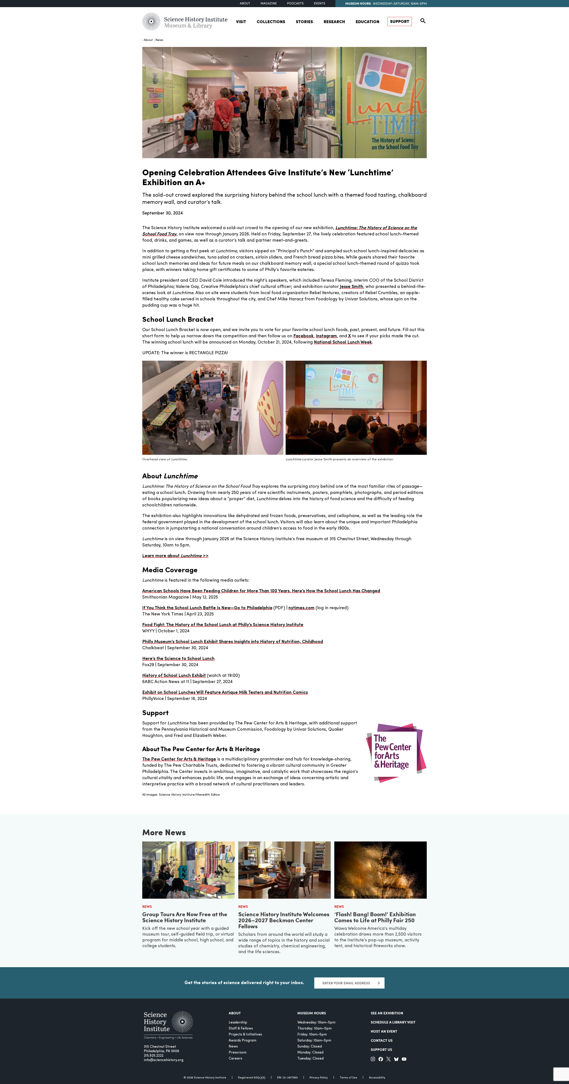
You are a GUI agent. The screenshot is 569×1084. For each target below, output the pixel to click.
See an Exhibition (387, 1012)
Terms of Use (348, 1077)
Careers (235, 1058)
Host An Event (384, 1031)
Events (319, 3)
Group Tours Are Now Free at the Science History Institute (184, 917)
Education (367, 21)
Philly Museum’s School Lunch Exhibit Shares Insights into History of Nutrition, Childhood (232, 642)
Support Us (381, 1049)
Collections (271, 21)
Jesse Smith (351, 287)
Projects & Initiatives (245, 1034)
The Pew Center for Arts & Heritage (179, 759)
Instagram (326, 336)
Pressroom (237, 1052)
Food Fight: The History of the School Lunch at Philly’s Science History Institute (222, 625)
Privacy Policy (319, 1077)
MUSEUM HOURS (311, 1012)
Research (334, 21)
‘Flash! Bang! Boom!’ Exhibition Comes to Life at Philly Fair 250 (375, 917)
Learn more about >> (175, 556)
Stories (304, 21)
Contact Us (382, 1040)
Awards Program (242, 1040)
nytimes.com (302, 608)
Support (399, 21)
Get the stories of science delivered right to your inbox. (244, 982)
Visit (241, 21)
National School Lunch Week (343, 342)
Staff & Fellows (241, 1028)
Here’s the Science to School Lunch (178, 659)
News (159, 40)
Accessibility (377, 1077)
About (245, 3)
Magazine (268, 3)
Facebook (303, 336)
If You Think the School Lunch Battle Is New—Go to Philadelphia (207, 608)
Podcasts (295, 3)
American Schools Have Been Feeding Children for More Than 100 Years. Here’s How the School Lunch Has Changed (261, 591)
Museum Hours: (358, 3)
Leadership (238, 1022)
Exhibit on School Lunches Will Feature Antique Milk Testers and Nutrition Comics (225, 692)
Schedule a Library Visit (393, 1022)
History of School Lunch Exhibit (174, 675)
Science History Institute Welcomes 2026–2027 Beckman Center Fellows (283, 920)
